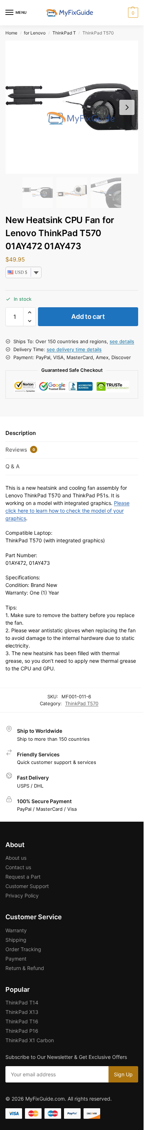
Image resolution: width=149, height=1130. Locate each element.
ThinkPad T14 (21, 1002)
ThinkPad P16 (21, 1031)
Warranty (16, 930)
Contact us (18, 867)
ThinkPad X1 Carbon (29, 1040)
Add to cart (88, 316)
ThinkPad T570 (81, 703)
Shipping (15, 940)
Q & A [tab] (12, 466)
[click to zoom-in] (71, 107)
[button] (132, 13)
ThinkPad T (64, 33)
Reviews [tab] (20, 449)
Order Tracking (23, 949)
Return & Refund (24, 968)
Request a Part (23, 877)
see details (122, 341)
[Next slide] (127, 107)
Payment (15, 959)
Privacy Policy (22, 895)
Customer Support (27, 886)
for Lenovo (35, 33)
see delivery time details (74, 349)
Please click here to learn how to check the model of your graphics (67, 510)
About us (15, 858)
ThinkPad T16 (21, 1021)
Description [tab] (20, 433)
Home (11, 33)
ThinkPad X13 (21, 1012)
